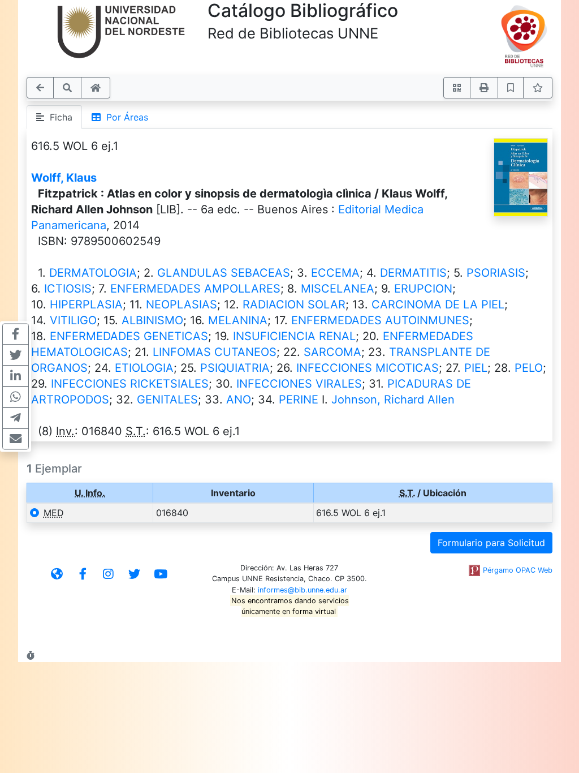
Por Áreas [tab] (124, 117)
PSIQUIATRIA (235, 368)
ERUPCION (423, 288)
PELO (529, 368)
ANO (238, 399)
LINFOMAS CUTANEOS (214, 352)
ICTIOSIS (68, 288)
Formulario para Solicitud (491, 542)
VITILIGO (73, 320)
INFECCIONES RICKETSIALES (130, 383)
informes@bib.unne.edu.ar (302, 590)
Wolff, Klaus (64, 177)
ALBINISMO (152, 320)
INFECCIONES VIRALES (299, 383)
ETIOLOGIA (144, 368)
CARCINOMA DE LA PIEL (437, 304)
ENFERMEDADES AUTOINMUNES (380, 320)
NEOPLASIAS (181, 304)
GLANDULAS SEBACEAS (223, 273)
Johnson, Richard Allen (393, 399)
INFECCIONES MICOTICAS (367, 368)
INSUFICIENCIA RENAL (294, 336)
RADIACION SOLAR (294, 304)
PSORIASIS (495, 273)
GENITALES (167, 399)
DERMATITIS (413, 273)
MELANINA (237, 320)
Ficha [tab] (58, 117)
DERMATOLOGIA (93, 273)
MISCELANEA (337, 288)
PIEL (475, 368)
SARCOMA (332, 352)
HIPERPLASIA (86, 304)
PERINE (298, 399)
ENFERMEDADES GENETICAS (129, 336)
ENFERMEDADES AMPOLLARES (195, 288)
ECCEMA (335, 273)
